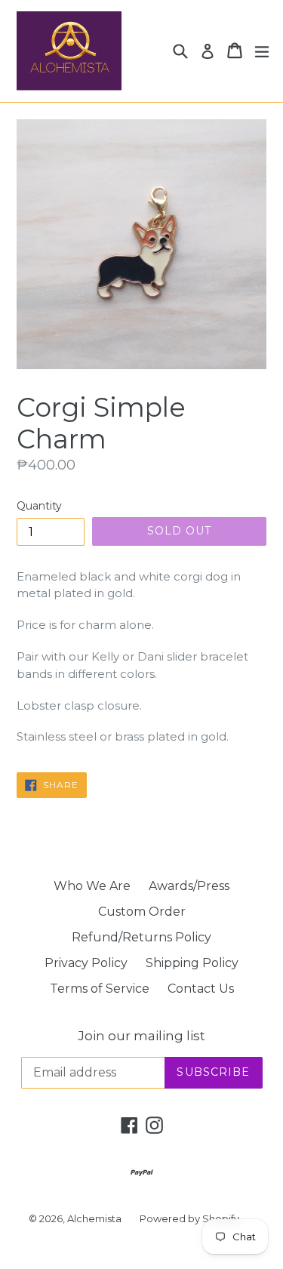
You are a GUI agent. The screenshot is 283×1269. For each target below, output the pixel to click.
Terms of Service (99, 988)
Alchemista (94, 1218)
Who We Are (92, 886)
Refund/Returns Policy (141, 937)
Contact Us (201, 988)
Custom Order (142, 911)
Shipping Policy (192, 963)
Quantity (39, 506)
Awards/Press (189, 886)
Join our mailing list (141, 1035)
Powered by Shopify (189, 1218)
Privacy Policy (86, 963)
